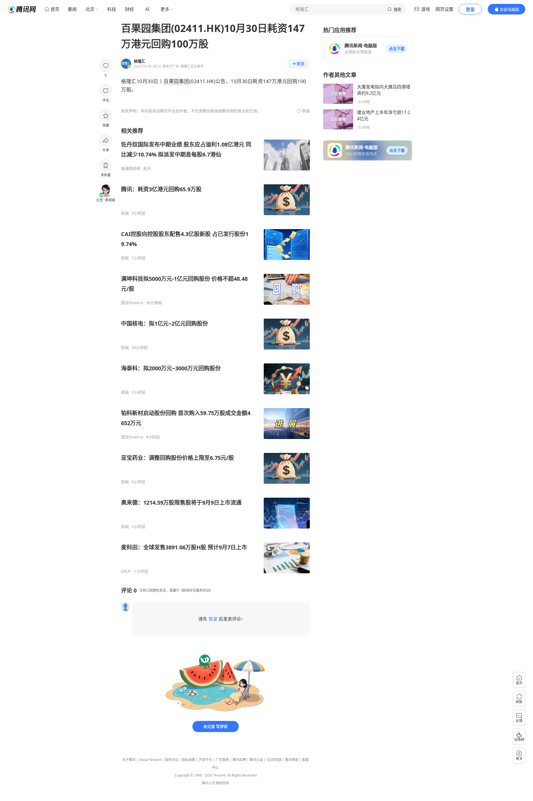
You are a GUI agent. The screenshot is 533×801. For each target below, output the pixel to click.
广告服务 (222, 759)
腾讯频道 (291, 759)
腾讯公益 (256, 759)
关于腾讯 (128, 759)
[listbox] (215, 350)
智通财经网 (130, 168)
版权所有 (222, 783)
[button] (396, 48)
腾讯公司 (208, 783)
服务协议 (171, 759)
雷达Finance (132, 303)
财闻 (125, 213)
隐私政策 (188, 759)
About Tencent (150, 759)
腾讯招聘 (239, 759)
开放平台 (205, 759)
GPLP (125, 571)
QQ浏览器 (273, 759)
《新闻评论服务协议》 (196, 590)
